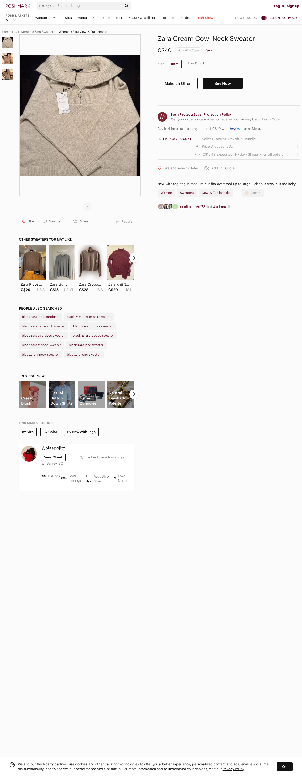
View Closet (53, 457)
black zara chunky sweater (93, 326)
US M (175, 64)
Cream (255, 193)
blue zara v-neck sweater (40, 354)
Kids (68, 18)
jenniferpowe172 (192, 206)
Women (41, 18)
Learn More (251, 129)
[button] (47, 6)
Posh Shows (205, 18)
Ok (284, 766)
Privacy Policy (233, 769)
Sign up (293, 6)
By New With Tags (81, 432)
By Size (28, 432)
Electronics (101, 18)
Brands (168, 18)
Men (56, 18)
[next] (87, 206)
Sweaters (187, 193)
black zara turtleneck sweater (89, 317)
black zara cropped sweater (93, 336)
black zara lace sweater (86, 345)
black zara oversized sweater (43, 336)
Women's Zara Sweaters (38, 32)
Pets (119, 18)
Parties (185, 18)
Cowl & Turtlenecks (216, 193)
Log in (279, 6)
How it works (246, 18)
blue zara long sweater (84, 354)
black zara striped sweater (41, 345)
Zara (208, 50)
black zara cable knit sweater (43, 326)
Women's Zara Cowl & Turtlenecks (83, 32)
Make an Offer (178, 83)
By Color (50, 432)
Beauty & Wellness (143, 18)
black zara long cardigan (40, 317)
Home (82, 18)
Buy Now (222, 83)
